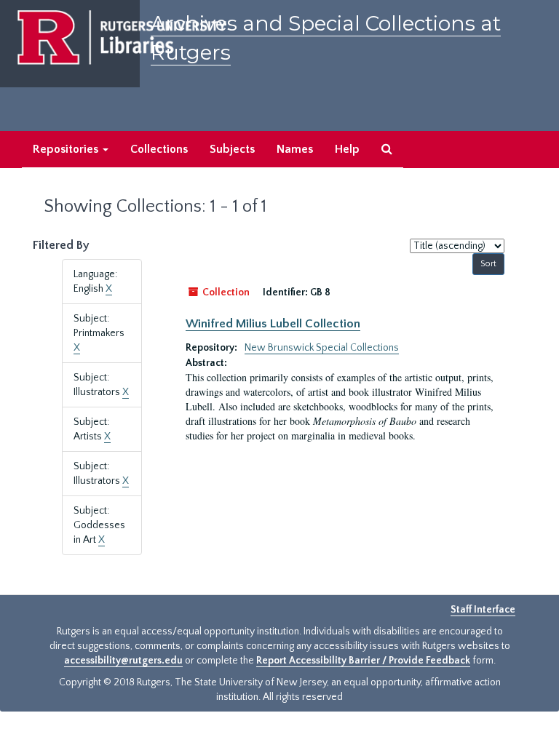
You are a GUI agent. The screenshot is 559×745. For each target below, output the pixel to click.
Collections (159, 149)
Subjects (232, 149)
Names (295, 149)
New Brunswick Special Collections (322, 348)
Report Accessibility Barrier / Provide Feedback (363, 660)
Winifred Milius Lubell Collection (273, 323)
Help (347, 149)
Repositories (67, 149)
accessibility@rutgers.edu (123, 660)
